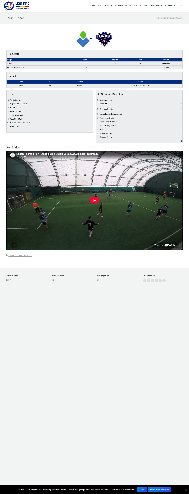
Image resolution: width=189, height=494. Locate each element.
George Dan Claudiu (107, 133)
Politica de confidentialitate (159, 490)
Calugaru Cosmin (106, 137)
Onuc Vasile (14, 127)
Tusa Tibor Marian (16, 119)
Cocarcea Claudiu (106, 109)
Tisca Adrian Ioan (16, 115)
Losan (9, 63)
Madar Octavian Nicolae (108, 122)
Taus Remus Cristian (107, 118)
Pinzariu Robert (15, 108)
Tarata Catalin (15, 100)
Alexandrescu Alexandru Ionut (111, 114)
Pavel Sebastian (16, 111)
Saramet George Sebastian (20, 123)
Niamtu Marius (105, 104)
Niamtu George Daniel (108, 125)
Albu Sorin (103, 129)
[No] (185, 489)
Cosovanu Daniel (106, 100)
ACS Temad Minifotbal (15, 67)
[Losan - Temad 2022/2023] (19, 255)
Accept (142, 490)
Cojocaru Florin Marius (18, 104)
